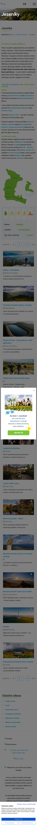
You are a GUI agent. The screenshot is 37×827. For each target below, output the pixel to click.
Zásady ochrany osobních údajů (26, 804)
